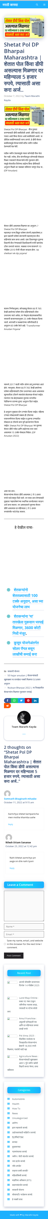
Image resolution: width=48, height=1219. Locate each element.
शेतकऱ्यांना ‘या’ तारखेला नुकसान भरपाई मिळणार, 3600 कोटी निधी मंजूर (28, 625)
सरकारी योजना (13, 671)
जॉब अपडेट (16, 1165)
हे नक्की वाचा (17, 1199)
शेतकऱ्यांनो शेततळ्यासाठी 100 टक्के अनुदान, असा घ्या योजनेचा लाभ (28, 598)
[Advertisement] (24, 200)
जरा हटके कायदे (18, 1161)
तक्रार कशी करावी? (20, 1170)
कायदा (14, 1142)
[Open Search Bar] (37, 4)
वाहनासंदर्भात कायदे (20, 1184)
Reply (10, 824)
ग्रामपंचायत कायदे (19, 1151)
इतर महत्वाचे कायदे (19, 1127)
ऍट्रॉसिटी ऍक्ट (18, 1137)
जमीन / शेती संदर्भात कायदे (23, 1156)
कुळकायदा (16, 1146)
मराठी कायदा (10, 4)
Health (15, 1103)
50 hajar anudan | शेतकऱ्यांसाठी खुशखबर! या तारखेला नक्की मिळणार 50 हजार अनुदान (22, 679)
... (24, 733)
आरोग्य (14, 1122)
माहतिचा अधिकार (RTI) (21, 1180)
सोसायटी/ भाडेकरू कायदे (22, 1194)
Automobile (18, 1099)
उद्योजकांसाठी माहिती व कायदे (24, 1132)
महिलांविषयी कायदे (19, 1175)
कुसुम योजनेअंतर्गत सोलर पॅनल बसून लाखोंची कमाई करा (26, 648)
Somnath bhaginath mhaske (20, 798)
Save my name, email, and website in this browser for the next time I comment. (25, 944)
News (15, 1113)
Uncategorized (20, 1118)
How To (16, 1108)
